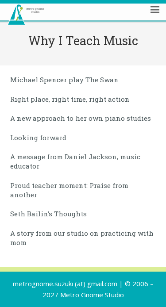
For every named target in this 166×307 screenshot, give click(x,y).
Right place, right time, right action (70, 99)
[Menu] (155, 21)
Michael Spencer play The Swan (64, 79)
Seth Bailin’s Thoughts (48, 213)
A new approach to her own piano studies (80, 118)
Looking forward (38, 137)
